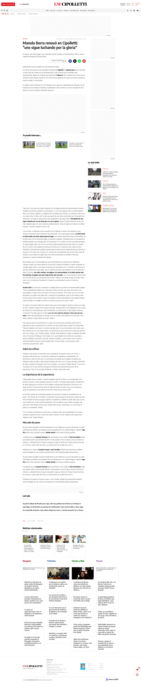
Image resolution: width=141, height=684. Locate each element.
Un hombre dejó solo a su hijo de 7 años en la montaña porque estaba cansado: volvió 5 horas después (107, 586)
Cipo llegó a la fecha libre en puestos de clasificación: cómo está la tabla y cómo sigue (76, 145)
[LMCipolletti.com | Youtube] (138, 10)
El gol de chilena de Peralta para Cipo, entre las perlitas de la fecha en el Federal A (43, 144)
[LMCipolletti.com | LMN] (24, 4)
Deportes (25, 38)
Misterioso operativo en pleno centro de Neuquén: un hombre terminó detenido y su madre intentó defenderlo (33, 586)
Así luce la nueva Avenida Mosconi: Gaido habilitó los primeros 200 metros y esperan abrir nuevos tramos (33, 626)
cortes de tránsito (33, 13)
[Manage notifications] (137, 674)
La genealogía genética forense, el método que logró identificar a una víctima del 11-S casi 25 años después (106, 601)
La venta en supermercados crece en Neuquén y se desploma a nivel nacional (33, 612)
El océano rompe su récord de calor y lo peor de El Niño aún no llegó (81, 599)
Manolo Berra (69, 39)
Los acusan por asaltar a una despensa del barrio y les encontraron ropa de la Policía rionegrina (58, 598)
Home (47, 10)
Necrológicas (91, 10)
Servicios (101, 669)
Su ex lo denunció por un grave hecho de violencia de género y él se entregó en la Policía (110, 186)
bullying (12, 13)
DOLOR (104, 193)
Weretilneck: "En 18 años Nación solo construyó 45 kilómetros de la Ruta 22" (110, 210)
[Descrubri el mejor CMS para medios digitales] (112, 681)
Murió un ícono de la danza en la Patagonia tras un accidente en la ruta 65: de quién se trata (110, 198)
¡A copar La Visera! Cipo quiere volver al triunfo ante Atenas (45, 546)
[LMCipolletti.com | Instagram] (134, 10)
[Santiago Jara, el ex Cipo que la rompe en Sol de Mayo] (79, 539)
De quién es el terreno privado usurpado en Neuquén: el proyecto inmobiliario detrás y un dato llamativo (32, 641)
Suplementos (90, 669)
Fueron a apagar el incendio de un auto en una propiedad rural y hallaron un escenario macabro (106, 645)
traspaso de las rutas (108, 205)
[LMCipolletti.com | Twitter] (131, 10)
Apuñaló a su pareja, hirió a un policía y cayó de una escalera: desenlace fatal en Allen (58, 636)
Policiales (59, 10)
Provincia (66, 10)
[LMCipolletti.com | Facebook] (128, 10)
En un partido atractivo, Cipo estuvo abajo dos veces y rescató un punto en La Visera (53, 510)
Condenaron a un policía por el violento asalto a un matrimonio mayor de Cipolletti (58, 585)
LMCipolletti (59, 39)
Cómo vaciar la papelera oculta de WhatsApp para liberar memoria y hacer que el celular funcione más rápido (82, 628)
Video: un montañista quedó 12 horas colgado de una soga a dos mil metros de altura (107, 614)
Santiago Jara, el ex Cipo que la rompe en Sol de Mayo (78, 546)
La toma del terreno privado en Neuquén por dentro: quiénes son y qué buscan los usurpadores (33, 600)
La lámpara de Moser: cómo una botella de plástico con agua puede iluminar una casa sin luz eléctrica (82, 586)
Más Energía (83, 10)
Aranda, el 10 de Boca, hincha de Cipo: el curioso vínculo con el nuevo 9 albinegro (62, 548)
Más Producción (74, 10)
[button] (2, 10)
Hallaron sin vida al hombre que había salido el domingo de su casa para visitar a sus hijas (110, 174)
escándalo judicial (21, 13)
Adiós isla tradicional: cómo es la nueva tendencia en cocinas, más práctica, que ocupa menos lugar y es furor (82, 643)
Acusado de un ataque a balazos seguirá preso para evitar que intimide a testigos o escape (58, 623)
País (89, 667)
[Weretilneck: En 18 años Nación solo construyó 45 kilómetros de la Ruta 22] (94, 208)
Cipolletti (52, 10)
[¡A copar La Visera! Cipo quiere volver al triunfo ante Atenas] (46, 539)
